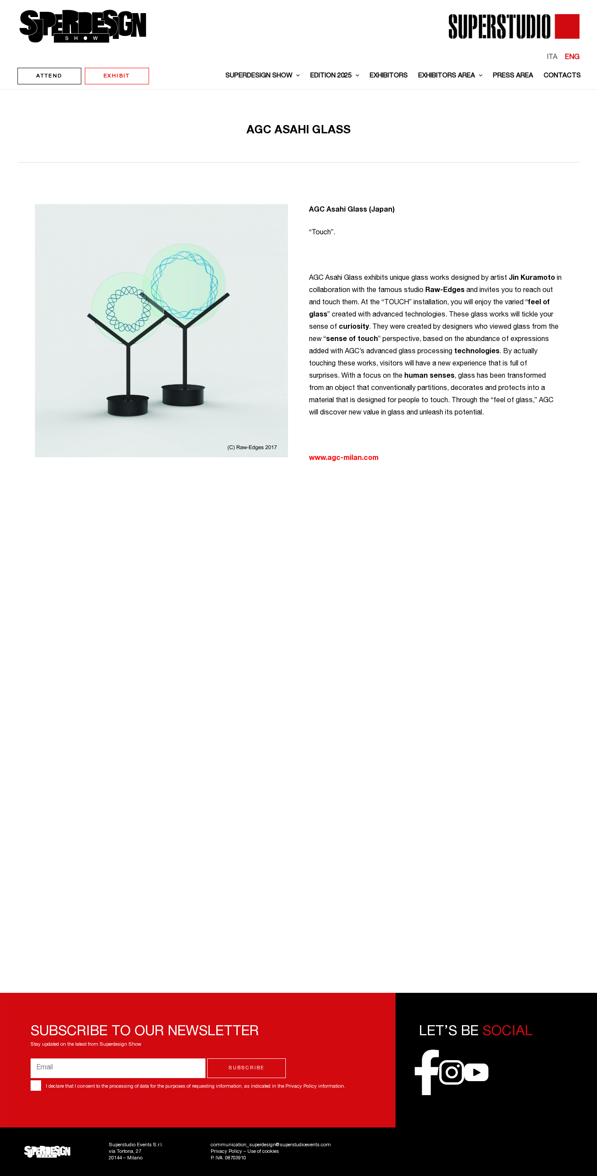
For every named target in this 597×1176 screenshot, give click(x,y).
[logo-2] (82, 26)
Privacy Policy (301, 1086)
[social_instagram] (451, 1072)
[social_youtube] (476, 1072)
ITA (552, 57)
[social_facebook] (427, 1072)
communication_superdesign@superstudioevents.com (271, 1145)
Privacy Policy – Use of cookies (245, 1151)
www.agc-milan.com (343, 458)
